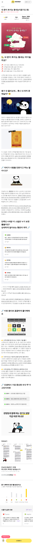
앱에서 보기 (28, 2)
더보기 (18, 521)
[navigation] (4, 2)
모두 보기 (29, 510)
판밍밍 (2, 6)
